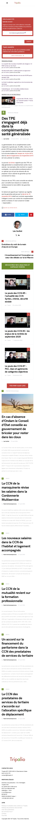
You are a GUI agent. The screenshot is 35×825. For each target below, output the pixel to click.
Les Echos (11, 163)
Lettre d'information (16, 55)
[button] (9, 207)
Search (29, 41)
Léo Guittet (6, 139)
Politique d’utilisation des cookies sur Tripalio (15, 806)
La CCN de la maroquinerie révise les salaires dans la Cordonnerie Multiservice (15, 492)
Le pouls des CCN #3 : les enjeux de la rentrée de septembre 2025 (17, 334)
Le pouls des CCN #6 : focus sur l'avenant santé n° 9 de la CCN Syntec (24, 100)
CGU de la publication (8, 809)
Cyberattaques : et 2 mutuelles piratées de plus (15, 89)
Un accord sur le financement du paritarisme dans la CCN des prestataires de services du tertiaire (17, 648)
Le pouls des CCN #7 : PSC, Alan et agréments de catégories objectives (16, 369)
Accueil (3, 105)
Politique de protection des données (12, 808)
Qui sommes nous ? (7, 811)
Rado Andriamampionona (10, 504)
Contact (4, 813)
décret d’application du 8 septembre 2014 (20, 156)
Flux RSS (4, 815)
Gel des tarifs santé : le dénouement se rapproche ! (16, 70)
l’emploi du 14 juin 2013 (25, 153)
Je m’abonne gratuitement (16, 33)
